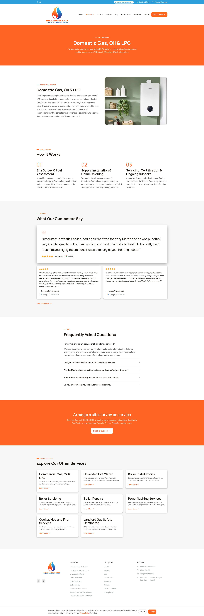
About (81, 14)
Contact (147, 14)
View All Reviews (43, 303)
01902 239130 (87, 420)
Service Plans (126, 14)
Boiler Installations (76, 578)
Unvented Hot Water (77, 574)
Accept (152, 611)
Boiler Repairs (75, 585)
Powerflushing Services (78, 588)
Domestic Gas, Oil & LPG (78, 567)
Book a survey (100, 431)
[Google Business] (40, 2)
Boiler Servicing (75, 581)
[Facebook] (37, 2)
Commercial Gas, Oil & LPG (79, 570)
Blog (116, 14)
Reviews (109, 14)
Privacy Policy (109, 592)
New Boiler (137, 14)
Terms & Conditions (110, 588)
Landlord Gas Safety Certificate (81, 596)
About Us (107, 567)
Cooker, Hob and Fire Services (81, 592)
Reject (142, 611)
